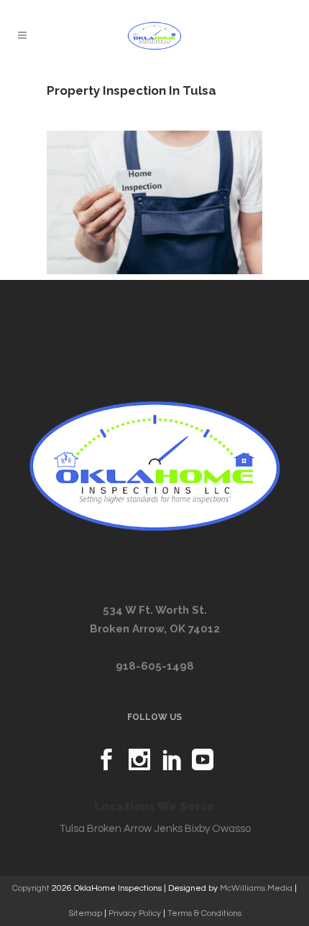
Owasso (231, 828)
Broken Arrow (119, 828)
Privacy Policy (135, 913)
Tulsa (72, 828)
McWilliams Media (256, 888)
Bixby (197, 828)
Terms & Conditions (204, 913)
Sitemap (85, 913)
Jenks (168, 828)
